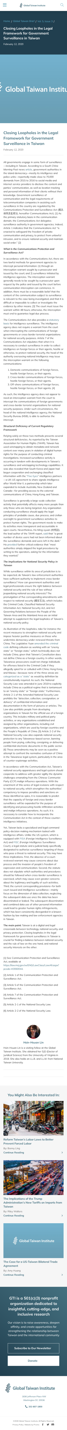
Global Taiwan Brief (24, 21)
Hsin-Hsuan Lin (33, 1042)
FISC (16, 842)
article (28, 169)
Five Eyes (32, 476)
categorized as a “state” (16, 676)
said (45, 533)
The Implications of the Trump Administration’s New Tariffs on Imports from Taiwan (32, 1202)
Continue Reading (13, 1152)
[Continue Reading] (62, 1152)
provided (12, 544)
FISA (22, 838)
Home (6, 21)
